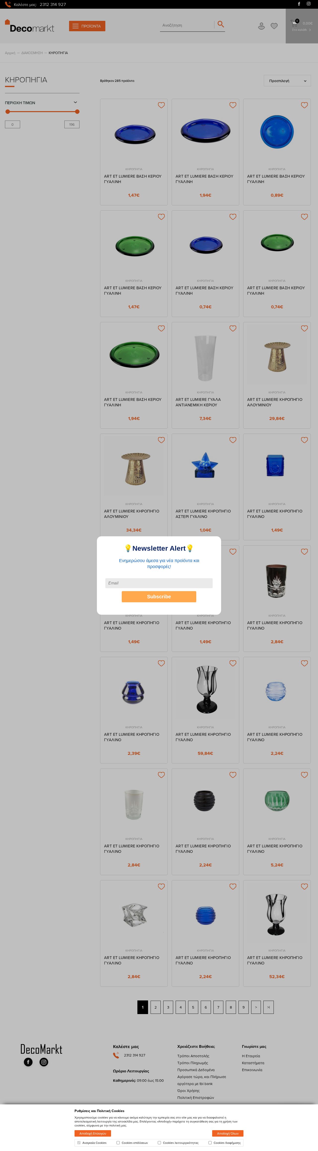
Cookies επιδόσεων (135, 1143)
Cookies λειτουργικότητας (181, 1143)
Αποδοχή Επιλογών (93, 1133)
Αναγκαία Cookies (94, 1143)
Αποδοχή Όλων (227, 1133)
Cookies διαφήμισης (227, 1143)
